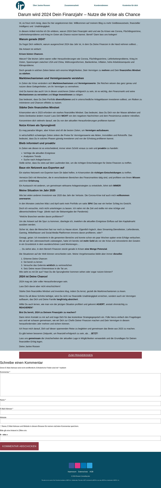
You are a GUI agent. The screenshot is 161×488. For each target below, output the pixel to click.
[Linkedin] (83, 465)
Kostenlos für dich (130, 5)
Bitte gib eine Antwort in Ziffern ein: (13, 430)
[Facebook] (71, 465)
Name (3, 400)
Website (3, 417)
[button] (72, 5)
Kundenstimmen (101, 5)
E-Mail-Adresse (6, 409)
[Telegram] (89, 465)
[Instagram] (77, 465)
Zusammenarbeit (72, 5)
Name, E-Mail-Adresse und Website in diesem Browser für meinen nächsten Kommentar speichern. (40, 426)
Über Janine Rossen (41, 5)
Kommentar (5, 372)
